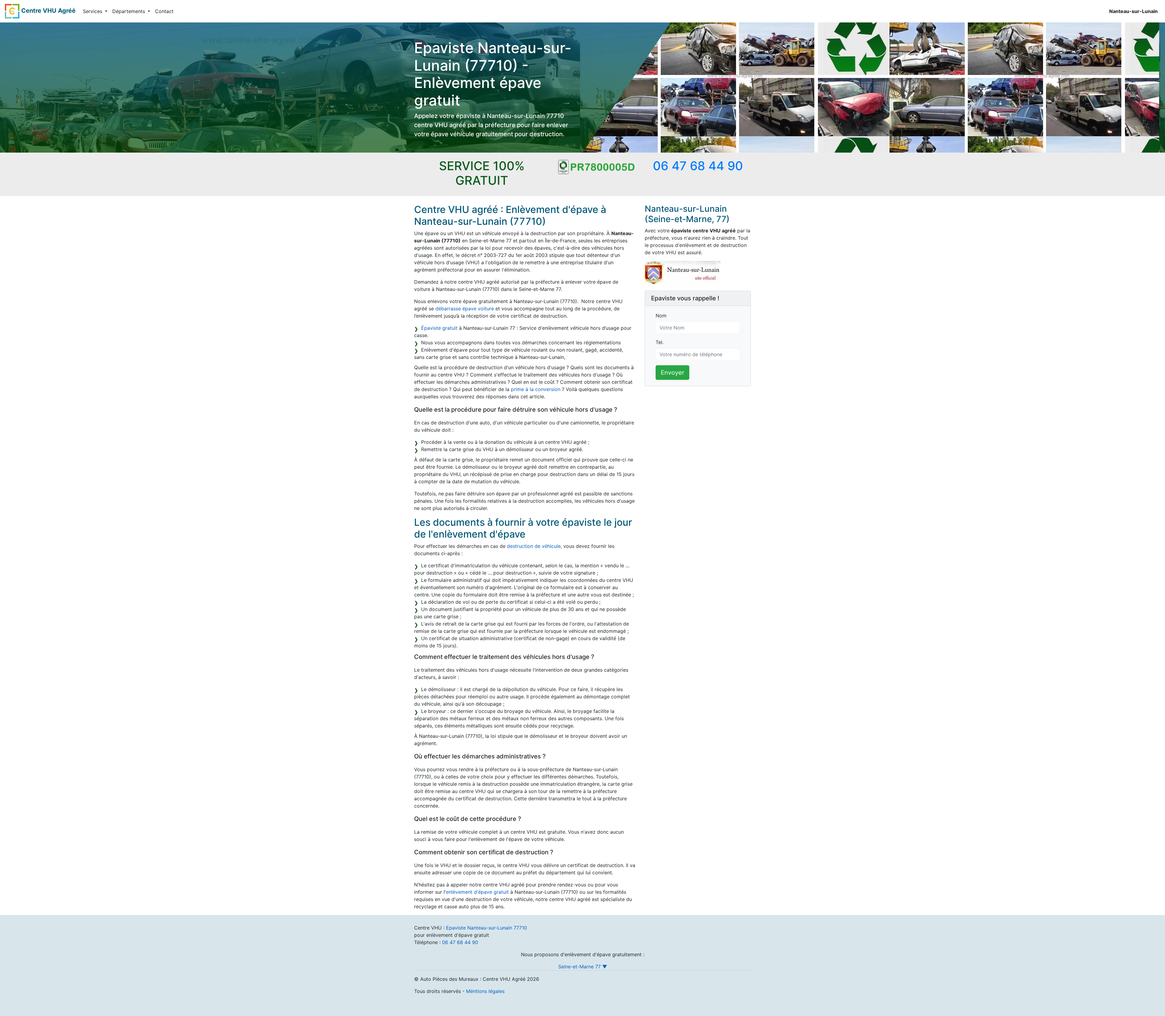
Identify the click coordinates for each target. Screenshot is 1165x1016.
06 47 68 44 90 (460, 942)
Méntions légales (485, 991)
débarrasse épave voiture (464, 308)
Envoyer (672, 372)
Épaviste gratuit (439, 328)
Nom (661, 315)
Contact (164, 11)
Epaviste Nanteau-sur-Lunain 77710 (486, 928)
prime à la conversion (535, 389)
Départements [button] (129, 11)
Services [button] (93, 11)
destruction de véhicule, (534, 546)
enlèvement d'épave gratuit (477, 892)
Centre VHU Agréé (48, 10)
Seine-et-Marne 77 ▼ (582, 967)
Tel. (660, 342)
